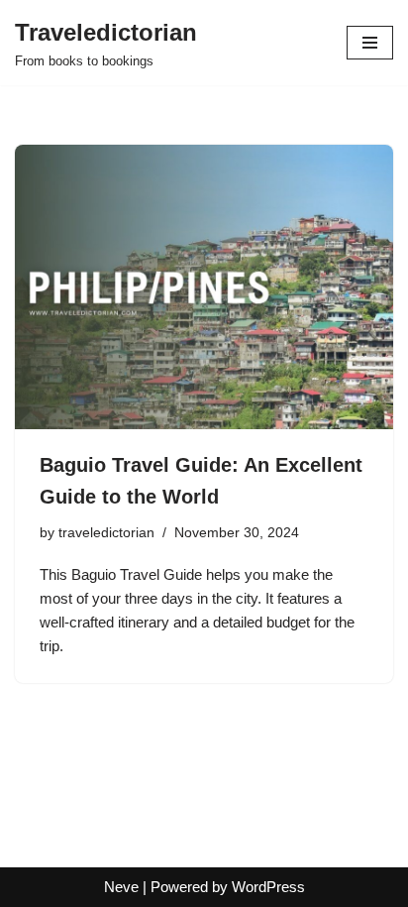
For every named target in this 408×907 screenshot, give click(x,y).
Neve (121, 886)
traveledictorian (106, 532)
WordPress (268, 886)
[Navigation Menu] (370, 42)
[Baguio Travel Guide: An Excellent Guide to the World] (204, 287)
